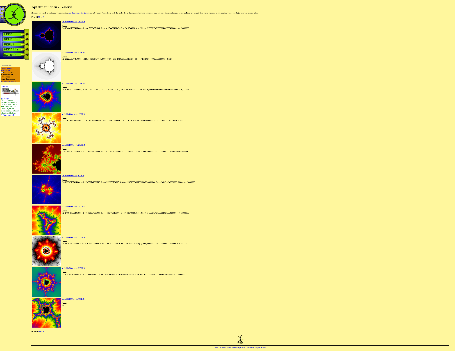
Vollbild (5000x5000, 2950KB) (73, 268)
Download (222, 348)
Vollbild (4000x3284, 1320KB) (73, 237)
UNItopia (4, 86)
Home (216, 348)
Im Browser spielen (8, 115)
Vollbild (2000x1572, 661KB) (73, 299)
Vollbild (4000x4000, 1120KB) (73, 207)
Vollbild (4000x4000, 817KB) (73, 176)
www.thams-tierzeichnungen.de (8, 81)
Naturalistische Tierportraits (6, 69)
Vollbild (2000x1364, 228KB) (73, 83)
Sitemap (263, 348)
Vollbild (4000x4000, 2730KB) (73, 145)
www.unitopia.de (5, 98)
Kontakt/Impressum (238, 348)
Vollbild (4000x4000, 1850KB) (73, 22)
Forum (229, 348)
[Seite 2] (41, 17)
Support (257, 348)
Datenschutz (250, 348)
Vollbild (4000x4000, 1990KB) (73, 114)
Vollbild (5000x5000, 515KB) (73, 53)
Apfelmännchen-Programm (78, 13)
